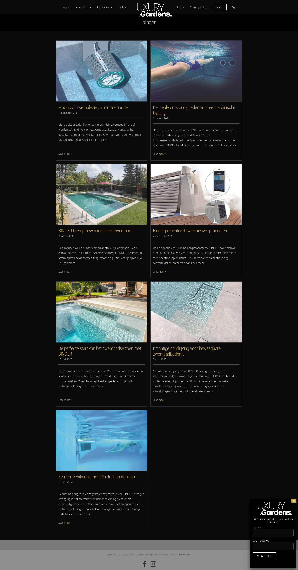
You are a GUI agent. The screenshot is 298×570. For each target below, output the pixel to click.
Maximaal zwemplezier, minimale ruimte (93, 107)
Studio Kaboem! (184, 555)
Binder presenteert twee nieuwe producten (190, 230)
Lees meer (64, 153)
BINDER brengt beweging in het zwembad (94, 230)
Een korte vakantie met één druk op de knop (96, 476)
